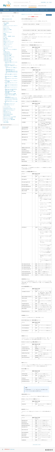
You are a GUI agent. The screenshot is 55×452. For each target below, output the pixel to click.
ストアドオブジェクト (7, 107)
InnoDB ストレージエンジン (8, 42)
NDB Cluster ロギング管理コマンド (11, 68)
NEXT (39, 444)
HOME (36, 444)
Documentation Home (8, 18)
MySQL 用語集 (5, 122)
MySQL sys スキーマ (7, 111)
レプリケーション (6, 45)
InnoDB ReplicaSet (6, 52)
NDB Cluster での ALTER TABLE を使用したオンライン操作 (11, 90)
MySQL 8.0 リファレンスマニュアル (27, 14)
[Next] (18, 12)
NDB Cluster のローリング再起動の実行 (11, 77)
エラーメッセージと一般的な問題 (9, 119)
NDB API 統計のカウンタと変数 (10, 93)
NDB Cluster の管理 (7, 60)
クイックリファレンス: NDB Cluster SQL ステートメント (11, 99)
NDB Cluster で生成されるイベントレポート (11, 66)
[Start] (15, 12)
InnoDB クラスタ (6, 51)
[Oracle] (7, 449)
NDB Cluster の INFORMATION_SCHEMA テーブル (11, 97)
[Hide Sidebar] (1, 13)
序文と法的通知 (6, 23)
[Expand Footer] (2, 449)
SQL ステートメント (6, 40)
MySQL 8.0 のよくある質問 (8, 118)
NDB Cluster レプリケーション (9, 103)
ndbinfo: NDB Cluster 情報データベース (11, 95)
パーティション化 (6, 106)
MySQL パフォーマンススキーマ (8, 110)
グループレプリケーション (8, 46)
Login (47, 2)
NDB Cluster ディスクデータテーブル (11, 87)
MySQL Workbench (6, 115)
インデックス (5, 120)
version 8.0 (48, 14)
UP (37, 444)
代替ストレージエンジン (7, 44)
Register (50, 2)
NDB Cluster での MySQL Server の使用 (11, 85)
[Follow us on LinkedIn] (50, 450)
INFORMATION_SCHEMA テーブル (9, 108)
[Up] (16, 12)
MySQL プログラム (6, 28)
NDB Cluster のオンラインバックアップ (11, 83)
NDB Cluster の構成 (7, 58)
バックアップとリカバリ (7, 32)
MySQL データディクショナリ (8, 41)
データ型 (4, 37)
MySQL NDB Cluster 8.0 (7, 54)
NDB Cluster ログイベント (10, 69)
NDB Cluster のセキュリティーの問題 (11, 102)
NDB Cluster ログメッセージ (10, 64)
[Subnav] (3, 55)
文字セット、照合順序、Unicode (9, 36)
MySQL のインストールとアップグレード (10, 25)
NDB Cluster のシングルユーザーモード (11, 79)
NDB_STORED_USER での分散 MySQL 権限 (10, 92)
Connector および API (7, 112)
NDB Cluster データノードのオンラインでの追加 (11, 81)
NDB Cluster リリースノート (9, 104)
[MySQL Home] (7, 4)
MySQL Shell (5, 48)
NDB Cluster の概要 (7, 55)
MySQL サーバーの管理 (7, 29)
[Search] (12, 16)
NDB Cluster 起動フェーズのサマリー (11, 75)
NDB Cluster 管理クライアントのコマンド (11, 62)
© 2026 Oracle (12, 449)
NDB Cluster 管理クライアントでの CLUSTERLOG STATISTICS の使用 (11, 72)
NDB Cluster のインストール (9, 56)
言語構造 (4, 34)
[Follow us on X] (48, 450)
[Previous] (13, 12)
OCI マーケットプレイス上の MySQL (9, 116)
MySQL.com (16, 5)
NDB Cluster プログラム (8, 59)
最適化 (4, 33)
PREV (34, 444)
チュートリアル (6, 26)
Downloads (24, 5)
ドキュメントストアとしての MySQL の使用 (10, 50)
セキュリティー (6, 30)
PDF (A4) (3, 128)
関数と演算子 (5, 38)
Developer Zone (42, 5)
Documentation (33, 5)
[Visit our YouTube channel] (52, 450)
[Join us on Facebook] (46, 450)
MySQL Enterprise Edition (8, 114)
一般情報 (4, 24)
